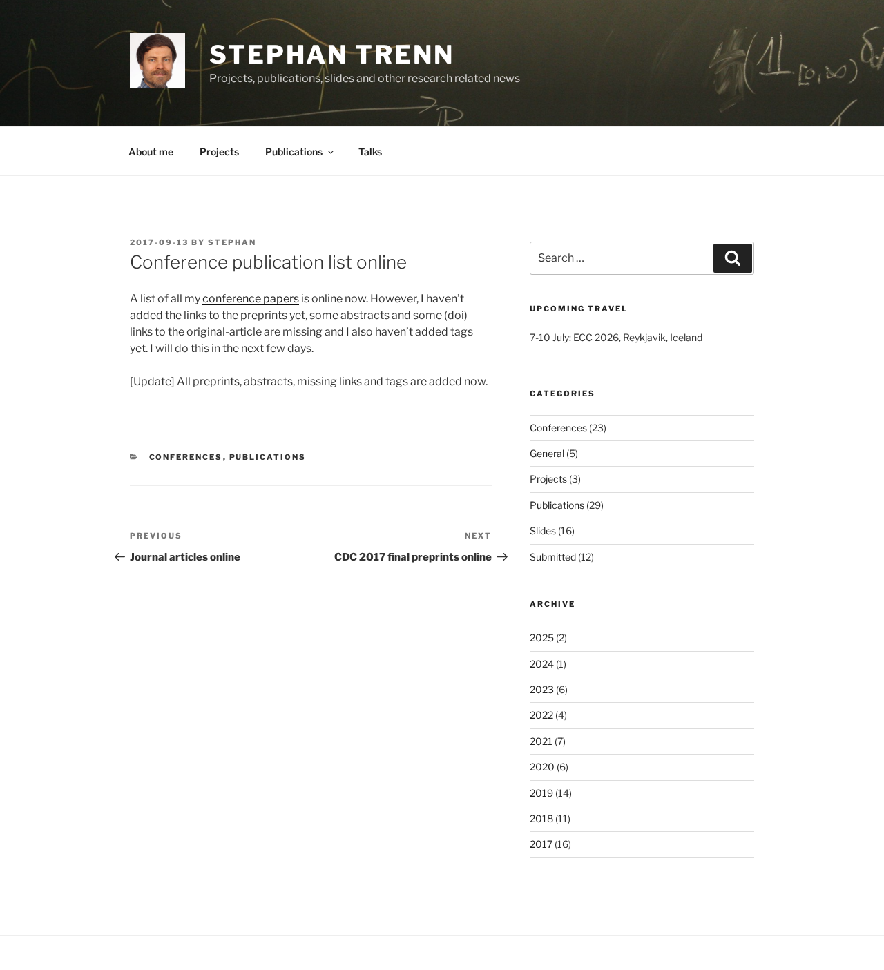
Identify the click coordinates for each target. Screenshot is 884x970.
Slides (543, 530)
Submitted (553, 557)
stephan (232, 242)
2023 (542, 689)
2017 (541, 844)
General (547, 453)
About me (150, 151)
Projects (219, 151)
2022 (541, 715)
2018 (541, 818)
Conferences (186, 457)
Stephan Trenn (331, 54)
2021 (541, 741)
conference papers (250, 298)
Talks (370, 151)
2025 (542, 637)
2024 (542, 664)
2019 (541, 793)
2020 (542, 767)
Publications (294, 151)
